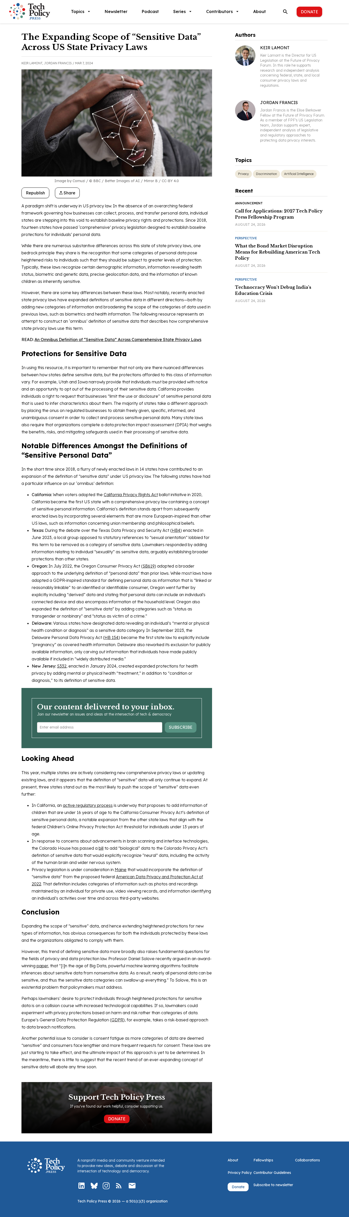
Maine (120, 869)
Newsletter (116, 11)
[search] (285, 12)
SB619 (149, 566)
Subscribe (180, 727)
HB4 (176, 530)
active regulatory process (88, 805)
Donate (309, 11)
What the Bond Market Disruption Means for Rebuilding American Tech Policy (277, 252)
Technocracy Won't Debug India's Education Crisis (273, 290)
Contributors (219, 11)
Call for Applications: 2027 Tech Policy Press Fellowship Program (279, 214)
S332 (61, 666)
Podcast (150, 11)
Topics (77, 11)
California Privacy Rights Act (131, 494)
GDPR (117, 1019)
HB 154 (111, 637)
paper (42, 965)
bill (101, 848)
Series (179, 11)
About (259, 11)
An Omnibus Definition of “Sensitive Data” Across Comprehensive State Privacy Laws (117, 339)
